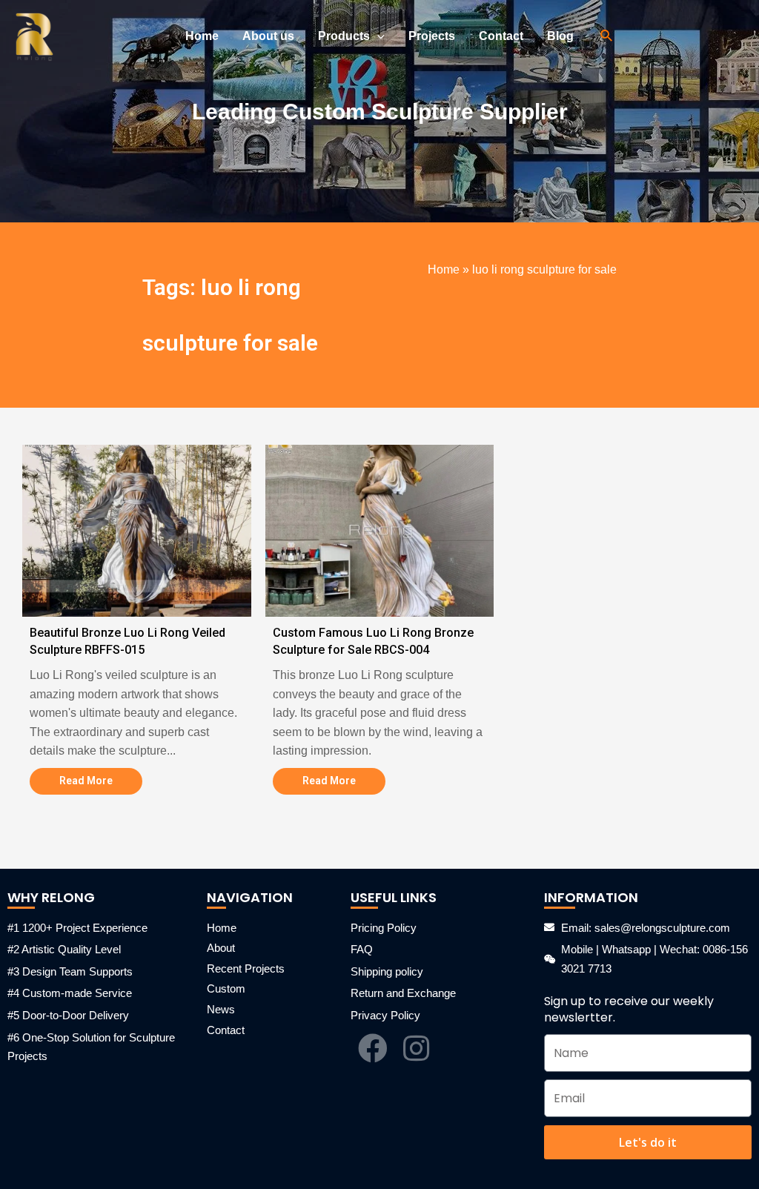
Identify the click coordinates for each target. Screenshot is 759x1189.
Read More (86, 780)
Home (444, 269)
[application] (377, 36)
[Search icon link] (607, 36)
